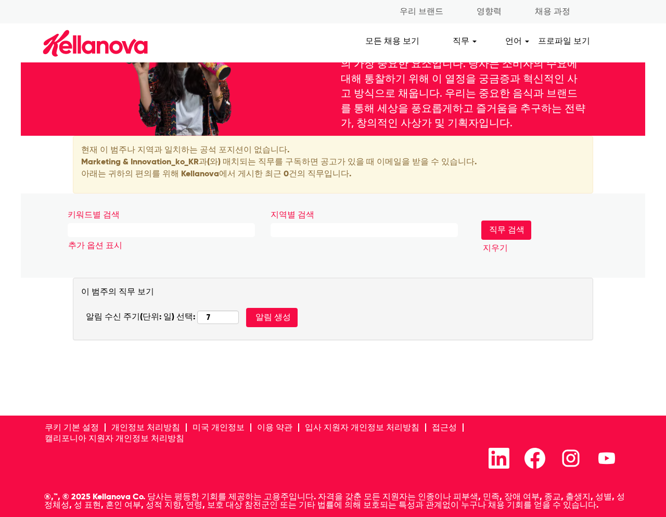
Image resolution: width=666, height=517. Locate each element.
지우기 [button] (495, 248)
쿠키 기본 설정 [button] (72, 427)
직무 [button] (462, 41)
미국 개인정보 (219, 427)
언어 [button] (514, 41)
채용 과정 (552, 11)
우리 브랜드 (421, 11)
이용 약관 (274, 427)
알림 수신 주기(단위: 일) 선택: (140, 316)
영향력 (489, 11)
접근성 (444, 427)
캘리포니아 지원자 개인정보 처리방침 (114, 438)
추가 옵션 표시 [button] (95, 245)
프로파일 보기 (564, 41)
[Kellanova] (77, 43)
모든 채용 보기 (392, 41)
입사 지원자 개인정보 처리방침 (362, 427)
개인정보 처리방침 (145, 427)
